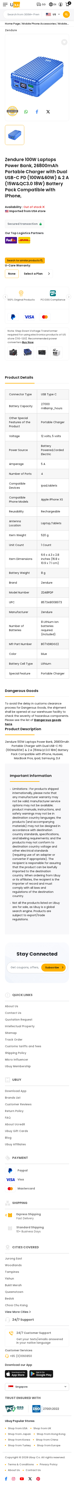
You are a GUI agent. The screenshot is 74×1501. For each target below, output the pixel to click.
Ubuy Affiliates (15, 1144)
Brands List (13, 1098)
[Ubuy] (15, 4)
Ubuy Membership (18, 1066)
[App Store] (17, 1375)
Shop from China (47, 1440)
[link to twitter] (48, 112)
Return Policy (14, 1111)
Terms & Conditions (21, 1464)
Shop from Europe (48, 1445)
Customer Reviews (18, 1104)
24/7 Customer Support (33, 1333)
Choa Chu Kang (16, 1305)
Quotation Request (18, 1020)
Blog (8, 1138)
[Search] (66, 14)
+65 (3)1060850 (21, 1356)
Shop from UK (42, 1428)
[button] (42, 4)
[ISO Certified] (43, 1409)
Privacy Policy (49, 1464)
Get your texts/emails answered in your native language (39, 1340)
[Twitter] (32, 1479)
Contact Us (13, 1013)
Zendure (11, 30)
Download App (15, 1091)
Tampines (12, 1272)
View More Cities (17, 1312)
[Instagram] (16, 1479)
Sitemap (11, 1033)
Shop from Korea (19, 1440)
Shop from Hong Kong (51, 1434)
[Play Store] (41, 1375)
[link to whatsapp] (26, 112)
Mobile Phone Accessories (39, 24)
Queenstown (14, 1292)
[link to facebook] (37, 112)
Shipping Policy (15, 1053)
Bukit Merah (13, 1285)
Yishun (9, 1278)
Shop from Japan (19, 1434)
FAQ (8, 1118)
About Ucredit (15, 1124)
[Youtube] (24, 1479)
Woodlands (13, 1265)
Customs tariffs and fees (23, 1046)
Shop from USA (17, 1428)
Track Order (13, 1040)
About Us (11, 1006)
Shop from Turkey (19, 1445)
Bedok (9, 1299)
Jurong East (13, 1258)
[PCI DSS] (14, 1408)
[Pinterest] (40, 1479)
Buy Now (28, 342)
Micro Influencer (16, 1060)
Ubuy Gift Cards (16, 1131)
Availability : (14, 207)
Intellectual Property (20, 1026)
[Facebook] (8, 1479)
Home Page (12, 24)
